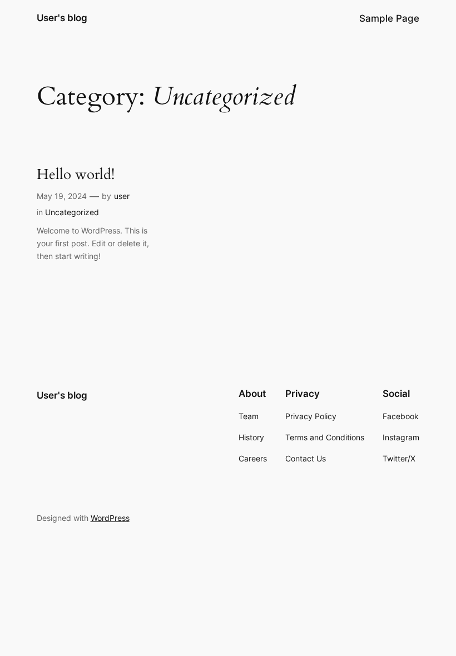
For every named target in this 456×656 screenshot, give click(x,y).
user (122, 196)
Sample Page (389, 18)
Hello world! (76, 174)
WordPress (110, 518)
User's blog (62, 17)
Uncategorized (72, 212)
